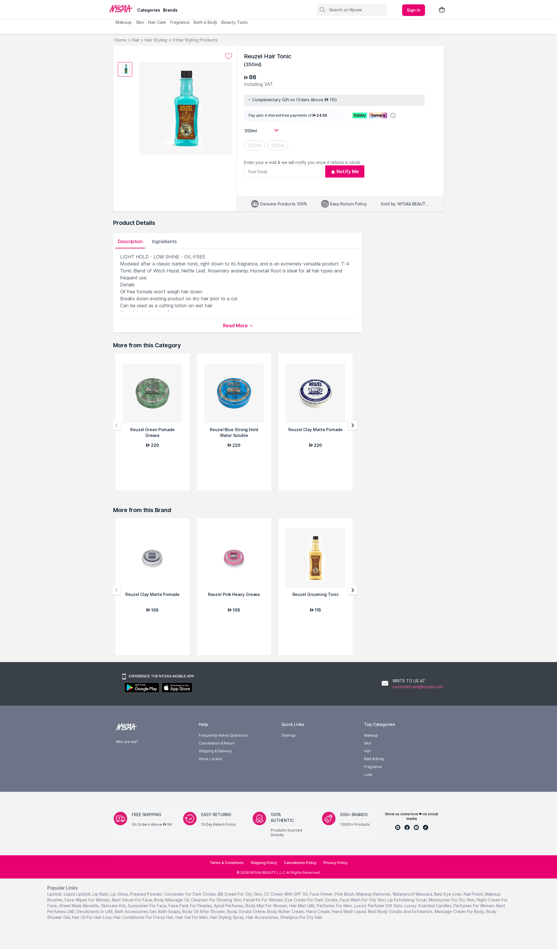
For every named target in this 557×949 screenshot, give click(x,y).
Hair (136, 39)
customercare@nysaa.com (418, 686)
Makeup (123, 22)
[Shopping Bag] (441, 10)
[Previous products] (116, 425)
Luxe (368, 774)
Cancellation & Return (217, 743)
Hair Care (157, 22)
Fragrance (179, 22)
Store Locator (211, 759)
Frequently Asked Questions (223, 735)
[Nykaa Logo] (122, 8)
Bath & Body (205, 22)
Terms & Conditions (227, 863)
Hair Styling (155, 39)
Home (120, 39)
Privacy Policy (335, 863)
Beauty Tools (234, 22)
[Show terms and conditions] (393, 115)
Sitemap (288, 735)
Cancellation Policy (300, 863)
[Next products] (352, 425)
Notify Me (348, 171)
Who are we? (127, 742)
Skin (140, 22)
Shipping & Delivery (215, 751)
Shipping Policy (264, 863)
